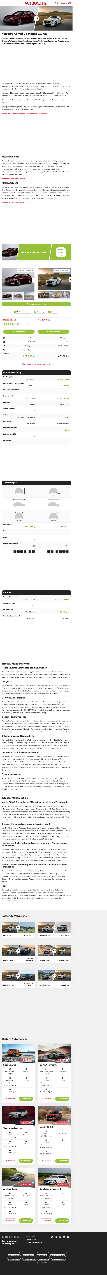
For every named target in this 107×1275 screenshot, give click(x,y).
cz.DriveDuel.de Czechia (29, 1259)
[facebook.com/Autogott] (52, 1237)
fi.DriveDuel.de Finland (44, 1263)
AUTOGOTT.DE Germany (13, 1252)
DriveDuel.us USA (43, 1252)
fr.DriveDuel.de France (13, 1255)
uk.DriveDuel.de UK (42, 1255)
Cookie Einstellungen (34, 1242)
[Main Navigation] (3, 3)
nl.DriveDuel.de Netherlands (57, 1255)
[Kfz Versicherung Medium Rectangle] (36, 364)
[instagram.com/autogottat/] (60, 1237)
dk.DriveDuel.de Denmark (28, 1263)
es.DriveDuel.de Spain (28, 1255)
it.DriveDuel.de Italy (44, 1259)
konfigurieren (20, 331)
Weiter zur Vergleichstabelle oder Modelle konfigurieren (24, 113)
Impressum (30, 1237)
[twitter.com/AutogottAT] (56, 1237)
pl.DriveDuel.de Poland (14, 1259)
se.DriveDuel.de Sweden (58, 1259)
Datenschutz (31, 1239)
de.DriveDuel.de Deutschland (58, 1252)
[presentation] (2, 280)
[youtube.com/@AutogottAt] (68, 1237)
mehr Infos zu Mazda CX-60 (13, 202)
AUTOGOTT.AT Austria (29, 1252)
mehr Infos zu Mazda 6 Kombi (13, 179)
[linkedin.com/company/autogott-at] (64, 1237)
